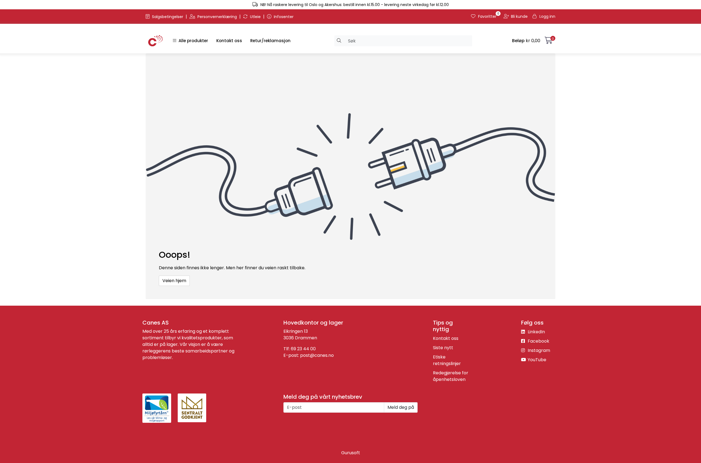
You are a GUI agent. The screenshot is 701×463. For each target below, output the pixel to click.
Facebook (538, 341)
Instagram (538, 350)
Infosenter (283, 16)
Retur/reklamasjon (270, 41)
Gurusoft (350, 453)
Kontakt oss (229, 41)
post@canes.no (317, 355)
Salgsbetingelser (167, 16)
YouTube (536, 360)
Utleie (255, 16)
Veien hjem (174, 280)
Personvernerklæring (217, 16)
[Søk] (339, 40)
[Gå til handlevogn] (549, 41)
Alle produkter (192, 41)
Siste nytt (443, 348)
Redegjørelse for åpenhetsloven (450, 376)
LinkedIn (536, 332)
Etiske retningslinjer (447, 360)
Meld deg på (400, 407)
